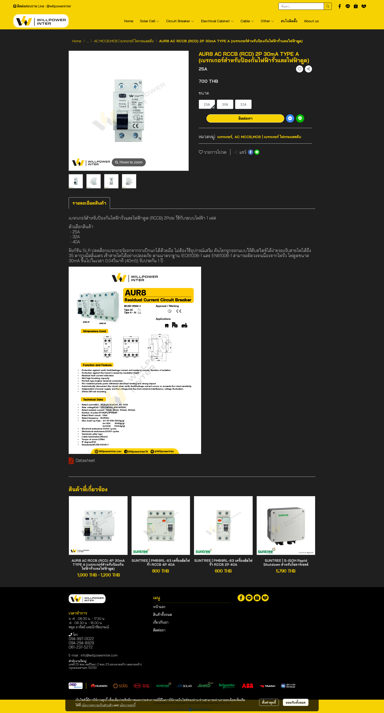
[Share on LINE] (257, 152)
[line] (347, 6)
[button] (305, 6)
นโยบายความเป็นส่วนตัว (97, 705)
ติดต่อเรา (245, 118)
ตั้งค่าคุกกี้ (269, 702)
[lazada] (363, 6)
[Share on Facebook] (250, 152)
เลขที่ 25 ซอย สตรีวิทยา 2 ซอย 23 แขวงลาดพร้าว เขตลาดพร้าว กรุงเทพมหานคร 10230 (105, 666)
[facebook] (339, 6)
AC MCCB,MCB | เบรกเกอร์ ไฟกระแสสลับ (124, 41)
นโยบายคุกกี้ (128, 705)
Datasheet (86, 460)
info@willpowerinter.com (99, 655)
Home (76, 41)
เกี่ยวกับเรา (160, 622)
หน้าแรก (159, 606)
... (88, 41)
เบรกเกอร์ (225, 137)
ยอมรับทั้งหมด (296, 702)
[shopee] (355, 6)
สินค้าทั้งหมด (162, 614)
